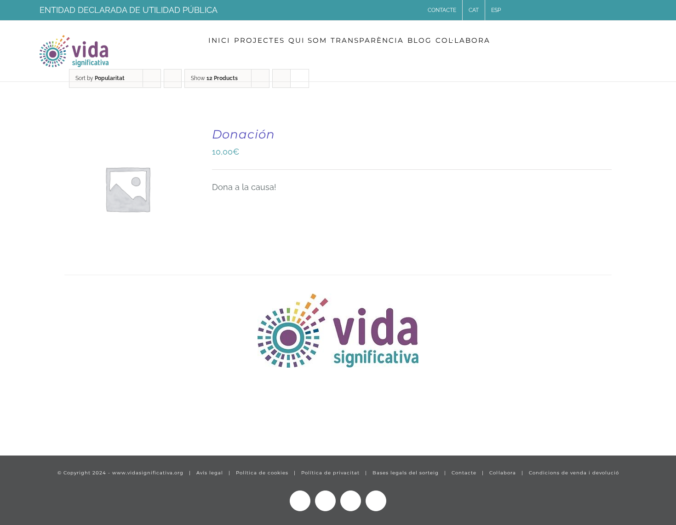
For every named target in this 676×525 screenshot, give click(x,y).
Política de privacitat (330, 473)
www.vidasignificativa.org (147, 473)
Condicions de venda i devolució (574, 473)
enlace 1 (30, 420)
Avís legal (209, 473)
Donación (243, 134)
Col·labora (502, 473)
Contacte (464, 473)
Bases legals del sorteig (405, 473)
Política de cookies (262, 473)
